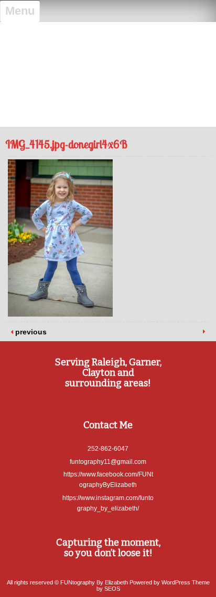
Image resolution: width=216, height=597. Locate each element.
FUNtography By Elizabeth (108, 38)
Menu (20, 10)
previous (30, 332)
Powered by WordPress (159, 582)
